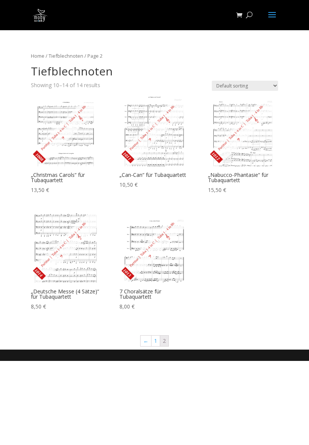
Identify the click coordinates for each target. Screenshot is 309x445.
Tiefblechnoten (66, 55)
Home (37, 55)
